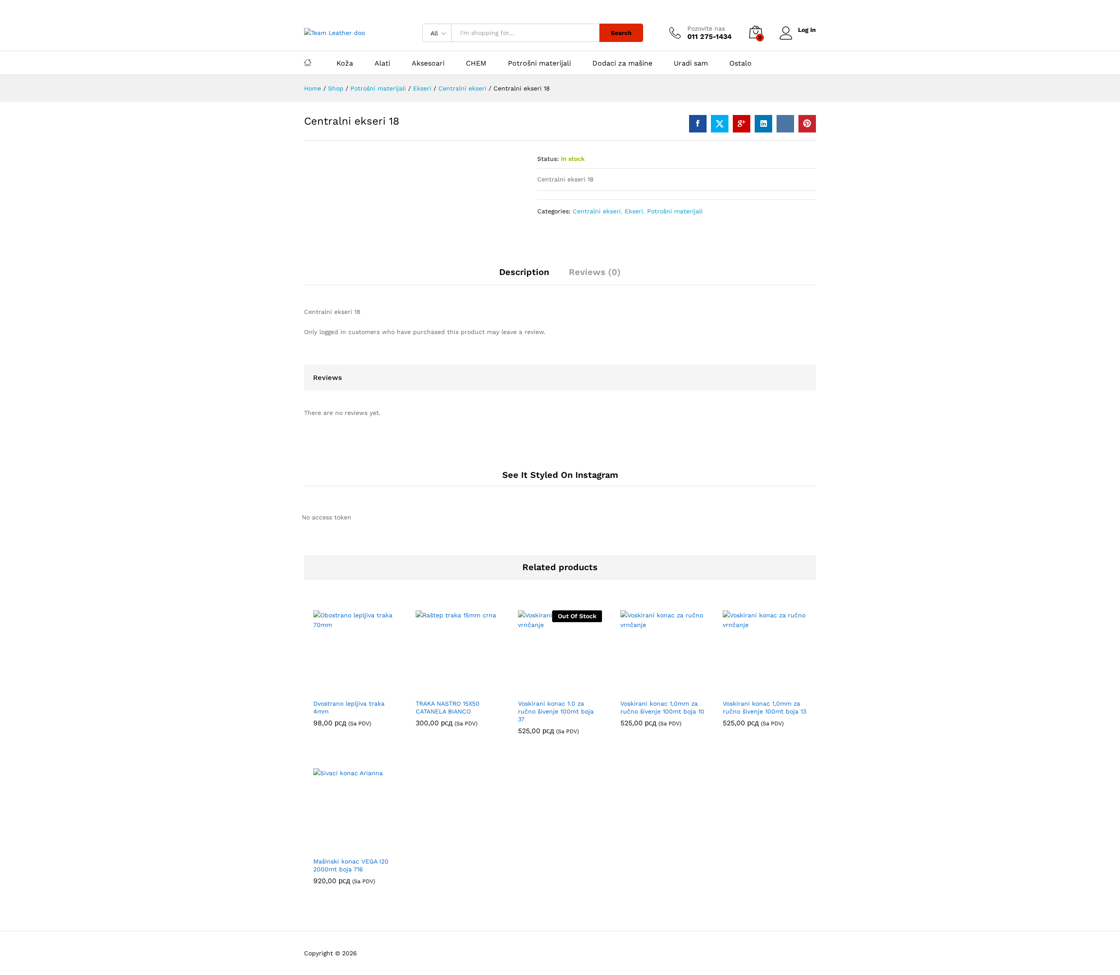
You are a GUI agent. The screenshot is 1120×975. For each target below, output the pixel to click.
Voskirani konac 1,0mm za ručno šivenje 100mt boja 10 (662, 707)
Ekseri (634, 211)
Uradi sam (691, 63)
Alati (382, 63)
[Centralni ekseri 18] (698, 123)
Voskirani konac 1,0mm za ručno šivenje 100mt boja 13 (764, 707)
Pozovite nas (706, 28)
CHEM (476, 63)
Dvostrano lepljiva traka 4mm (349, 707)
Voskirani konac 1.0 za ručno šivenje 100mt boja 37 (556, 711)
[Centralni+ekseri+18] (719, 123)
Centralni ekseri (597, 211)
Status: (548, 158)
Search (621, 32)
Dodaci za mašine (622, 63)
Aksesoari (428, 63)
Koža (344, 63)
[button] (345, 689)
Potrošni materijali (539, 63)
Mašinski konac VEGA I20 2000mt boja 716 (350, 865)
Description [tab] (524, 272)
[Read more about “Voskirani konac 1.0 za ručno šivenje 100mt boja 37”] (549, 689)
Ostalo (740, 63)
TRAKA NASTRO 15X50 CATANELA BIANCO (448, 707)
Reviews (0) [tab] (595, 272)
